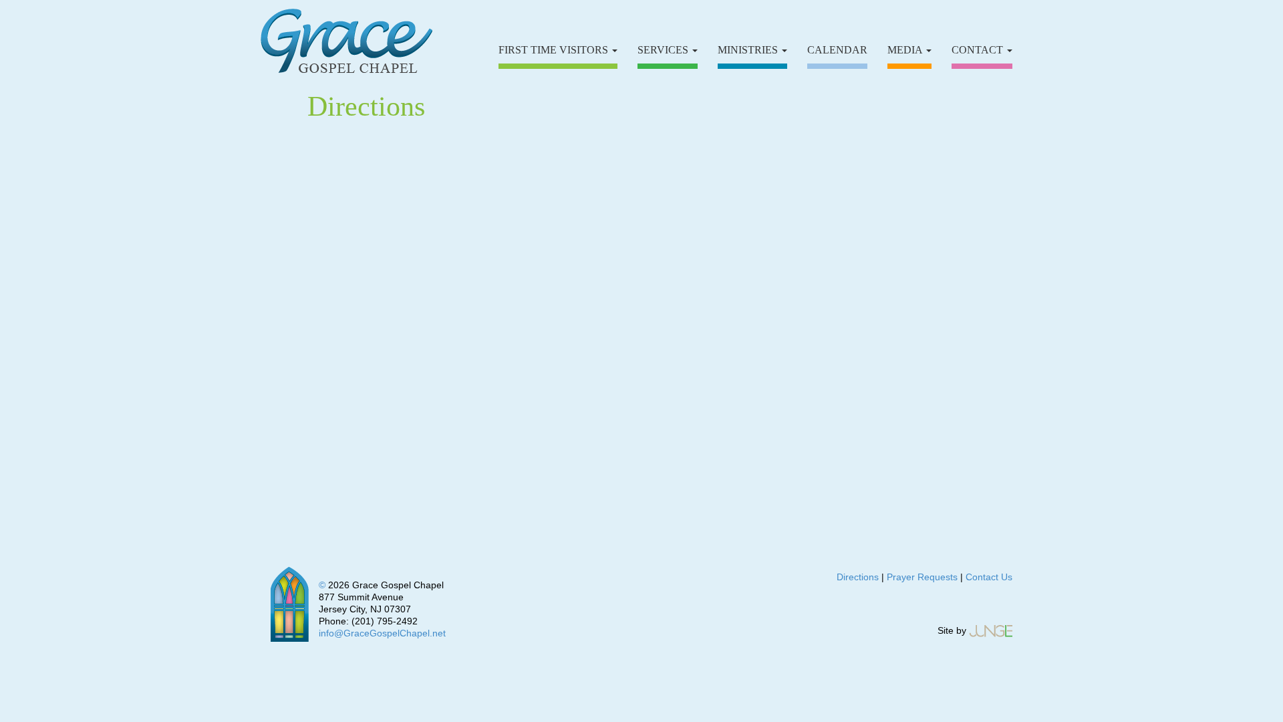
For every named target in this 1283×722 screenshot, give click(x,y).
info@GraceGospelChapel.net (382, 633)
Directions (858, 577)
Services (664, 49)
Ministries (749, 49)
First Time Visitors (554, 49)
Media (906, 49)
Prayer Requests (922, 577)
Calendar (837, 49)
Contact (979, 49)
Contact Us (989, 577)
